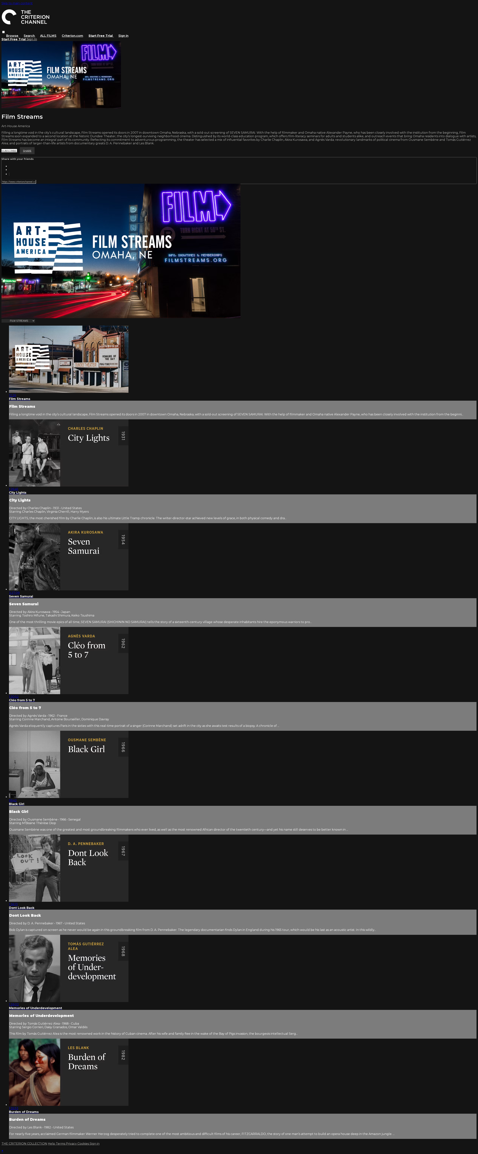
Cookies (83, 1143)
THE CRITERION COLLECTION (24, 1143)
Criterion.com (72, 36)
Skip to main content (17, 3)
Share (27, 150)
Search (29, 36)
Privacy (71, 1143)
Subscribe (9, 150)
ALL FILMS (48, 36)
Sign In (32, 39)
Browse (12, 36)
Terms (61, 1143)
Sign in (123, 36)
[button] (3, 32)
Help (52, 1143)
